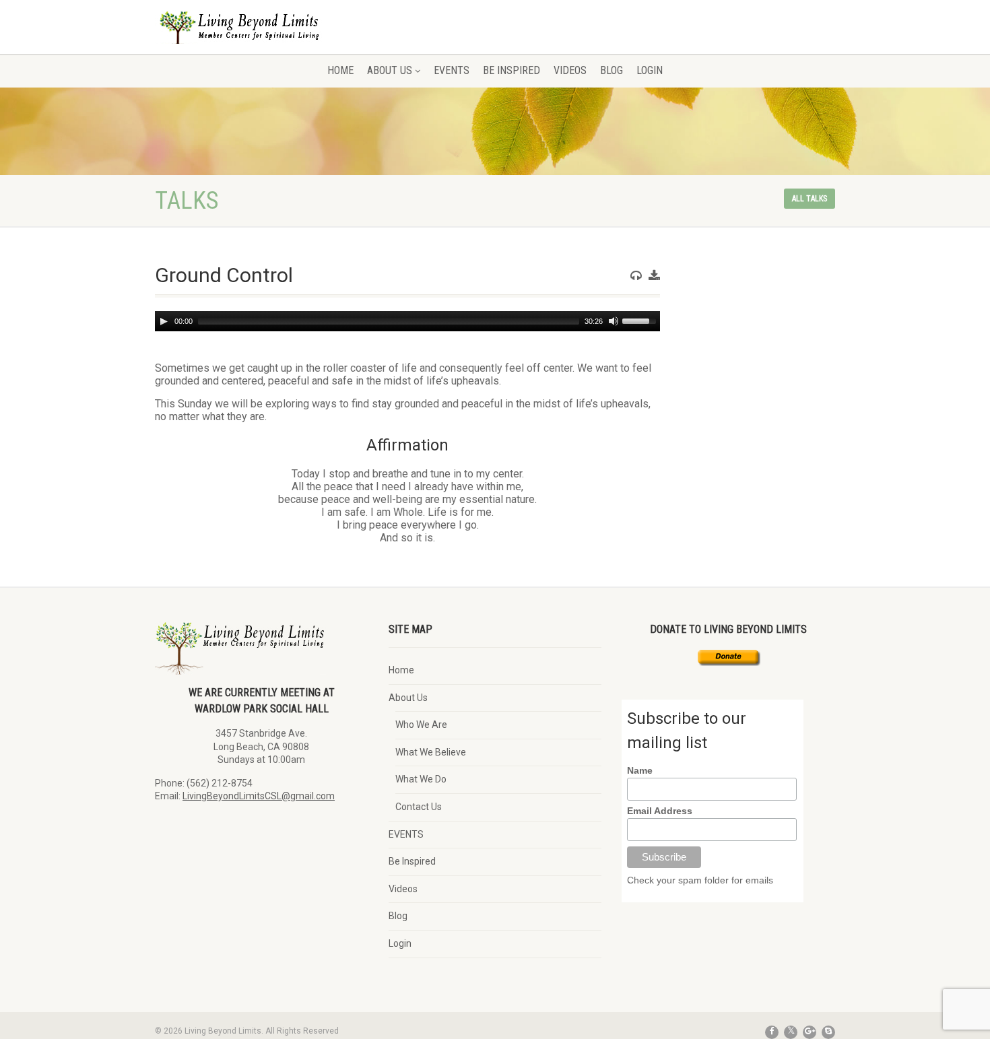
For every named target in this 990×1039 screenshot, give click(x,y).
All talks (809, 198)
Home (340, 70)
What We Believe (430, 752)
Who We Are (421, 724)
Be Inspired (511, 70)
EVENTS (451, 70)
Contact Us (418, 806)
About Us (389, 70)
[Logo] (261, 36)
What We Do (421, 779)
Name (640, 770)
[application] (407, 321)
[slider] (641, 320)
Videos (570, 70)
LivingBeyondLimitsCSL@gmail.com (259, 796)
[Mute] (613, 321)
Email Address (659, 810)
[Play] (163, 321)
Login (649, 70)
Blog (611, 70)
